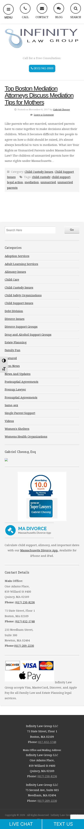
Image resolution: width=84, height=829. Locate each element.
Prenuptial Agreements (21, 397)
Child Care (12, 279)
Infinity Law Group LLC (42, 38)
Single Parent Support (20, 413)
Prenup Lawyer (15, 389)
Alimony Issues (15, 271)
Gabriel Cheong (61, 109)
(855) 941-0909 (43, 68)
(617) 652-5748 (25, 621)
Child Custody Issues (39, 171)
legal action (15, 182)
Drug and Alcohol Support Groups (28, 334)
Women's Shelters (17, 428)
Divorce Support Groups (21, 326)
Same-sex (11, 405)
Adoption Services (17, 256)
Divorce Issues (14, 318)
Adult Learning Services (21, 264)
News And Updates (17, 373)
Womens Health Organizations (26, 436)
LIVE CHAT (21, 824)
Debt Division (14, 311)
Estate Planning (16, 342)
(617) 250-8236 (25, 602)
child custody (41, 177)
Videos (9, 421)
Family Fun (12, 350)
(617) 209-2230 (24, 645)
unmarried (48, 182)
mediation (32, 182)
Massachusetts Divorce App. (39, 550)
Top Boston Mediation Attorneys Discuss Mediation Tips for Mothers (39, 95)
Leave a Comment (44, 114)
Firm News (12, 366)
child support (61, 177)
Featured (11, 358)
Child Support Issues (19, 303)
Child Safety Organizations (23, 295)
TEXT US (63, 824)
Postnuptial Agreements (21, 381)
